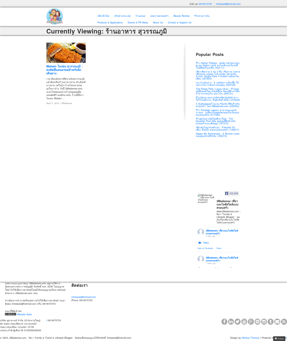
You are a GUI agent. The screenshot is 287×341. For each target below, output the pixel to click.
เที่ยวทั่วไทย (103, 15)
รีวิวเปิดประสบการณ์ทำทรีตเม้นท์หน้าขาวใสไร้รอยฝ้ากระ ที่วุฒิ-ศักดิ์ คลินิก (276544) (218, 98)
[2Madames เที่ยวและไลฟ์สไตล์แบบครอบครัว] (206, 198)
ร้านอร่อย (140, 15)
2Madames (66, 103)
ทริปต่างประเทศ (122, 15)
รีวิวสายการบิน (202, 15)
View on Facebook (205, 248)
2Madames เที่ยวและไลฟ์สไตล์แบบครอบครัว (222, 232)
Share (219, 248)
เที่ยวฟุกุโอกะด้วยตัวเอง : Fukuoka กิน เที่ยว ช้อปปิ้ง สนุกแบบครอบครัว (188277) (217, 128)
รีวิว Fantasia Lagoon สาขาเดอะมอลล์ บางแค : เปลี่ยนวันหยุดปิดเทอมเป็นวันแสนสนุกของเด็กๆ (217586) (217, 112)
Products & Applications (110, 22)
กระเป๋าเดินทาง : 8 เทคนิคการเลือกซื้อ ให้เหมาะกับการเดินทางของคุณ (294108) (217, 83)
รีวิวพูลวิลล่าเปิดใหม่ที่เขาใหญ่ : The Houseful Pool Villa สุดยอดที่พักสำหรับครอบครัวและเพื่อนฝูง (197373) (216, 121)
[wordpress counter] (10, 314)
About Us (158, 22)
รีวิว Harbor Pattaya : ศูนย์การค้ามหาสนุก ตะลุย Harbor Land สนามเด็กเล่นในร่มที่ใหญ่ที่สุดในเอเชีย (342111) (217, 65)
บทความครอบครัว (159, 15)
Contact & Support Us (179, 22)
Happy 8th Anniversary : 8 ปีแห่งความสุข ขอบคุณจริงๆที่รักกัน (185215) (217, 135)
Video (206, 242)
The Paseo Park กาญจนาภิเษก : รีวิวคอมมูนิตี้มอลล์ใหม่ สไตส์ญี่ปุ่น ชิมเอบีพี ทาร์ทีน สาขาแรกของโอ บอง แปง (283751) (218, 91)
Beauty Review (182, 15)
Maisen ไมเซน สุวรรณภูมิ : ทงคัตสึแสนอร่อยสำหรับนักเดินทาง (64, 69)
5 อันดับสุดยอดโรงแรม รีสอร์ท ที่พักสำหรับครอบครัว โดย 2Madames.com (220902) (218, 105)
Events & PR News (138, 22)
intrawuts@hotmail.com (228, 3)
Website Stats (24, 314)
